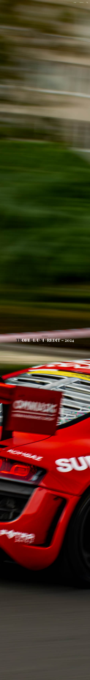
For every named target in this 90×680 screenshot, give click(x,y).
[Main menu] (87, 2)
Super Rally (45, 336)
